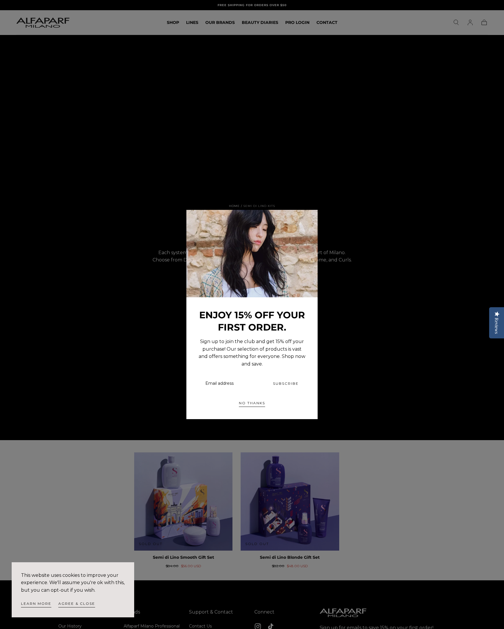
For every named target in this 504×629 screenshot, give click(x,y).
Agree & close (76, 603)
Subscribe (286, 383)
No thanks (252, 403)
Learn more (36, 603)
